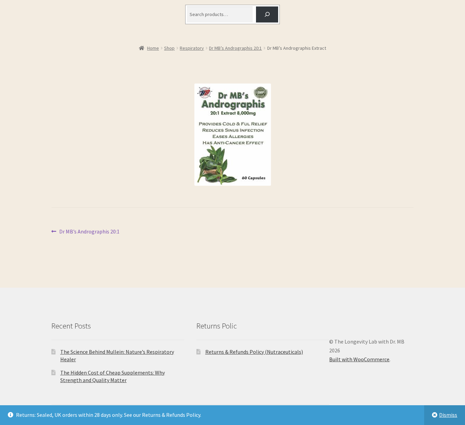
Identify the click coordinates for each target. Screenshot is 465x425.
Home (153, 48)
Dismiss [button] (448, 414)
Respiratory (192, 48)
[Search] (267, 14)
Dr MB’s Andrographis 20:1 (235, 48)
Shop (169, 48)
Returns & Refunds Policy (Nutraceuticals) (254, 351)
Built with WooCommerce (359, 359)
